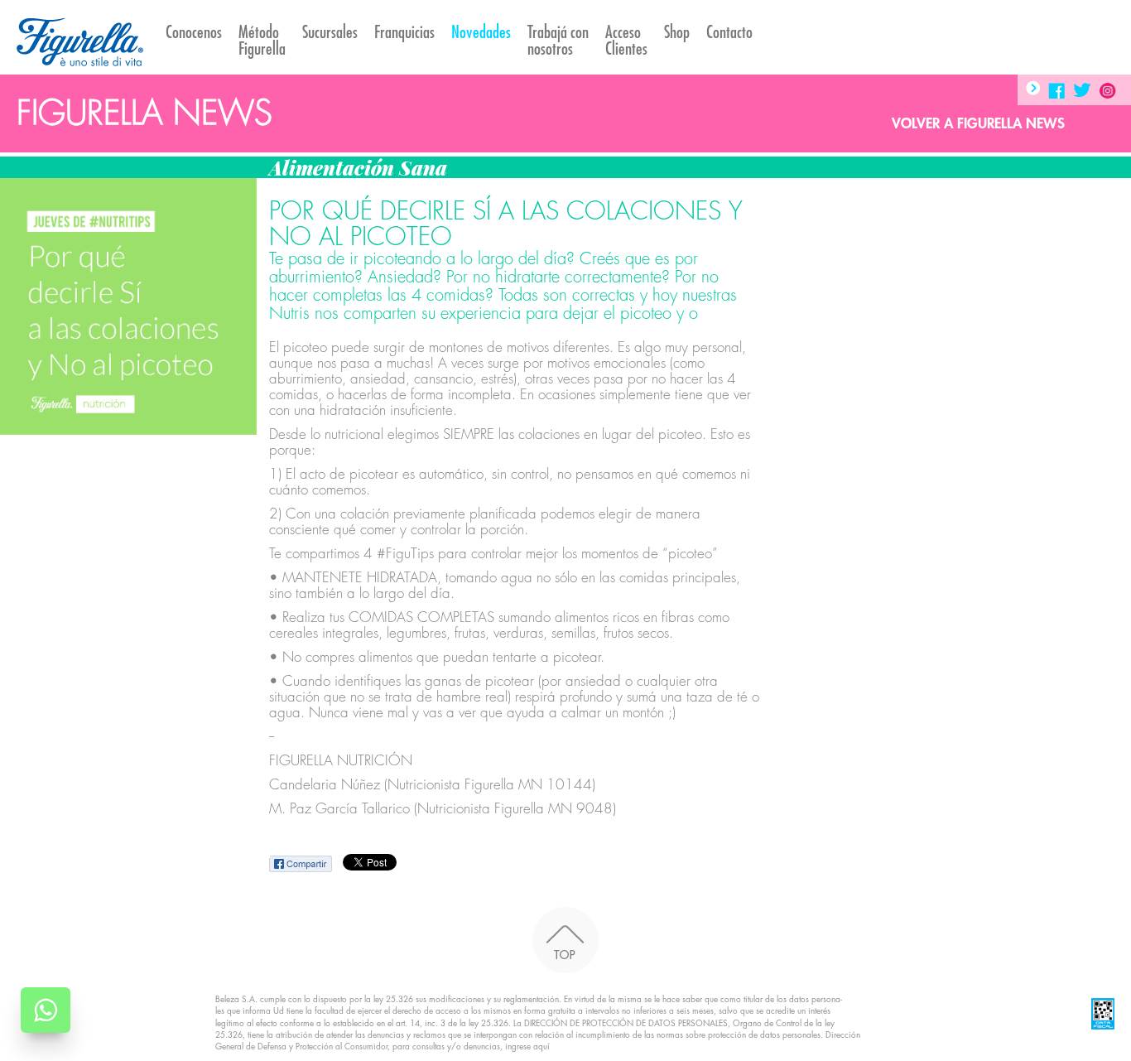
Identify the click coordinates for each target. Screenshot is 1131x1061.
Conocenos (194, 32)
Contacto (729, 32)
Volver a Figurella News (978, 124)
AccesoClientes (626, 41)
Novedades (481, 32)
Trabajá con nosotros (558, 41)
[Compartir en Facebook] (301, 863)
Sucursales (330, 32)
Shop (677, 32)
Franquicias (404, 32)
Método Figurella (262, 41)
